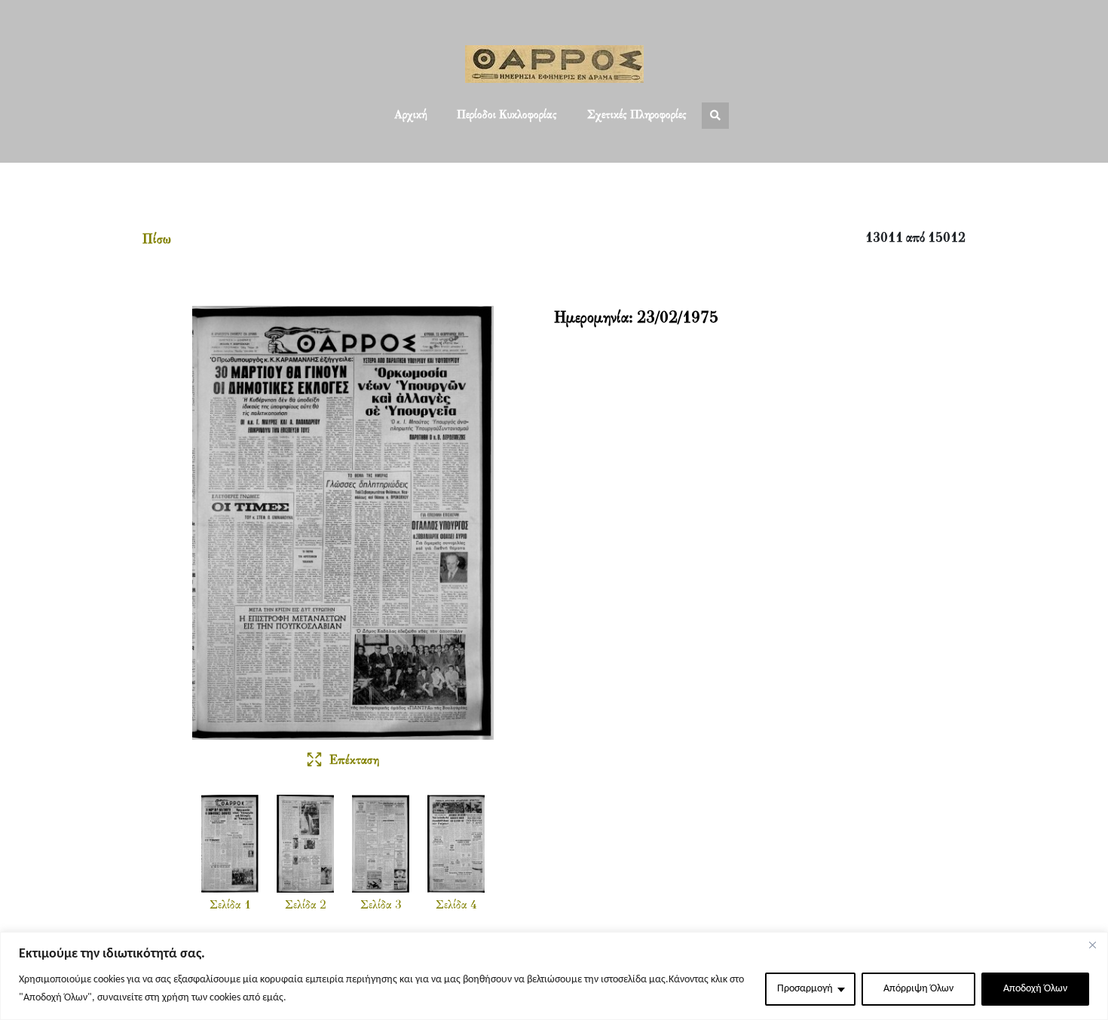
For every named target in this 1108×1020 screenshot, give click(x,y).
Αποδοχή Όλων (1035, 988)
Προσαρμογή (805, 988)
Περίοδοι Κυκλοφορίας (507, 115)
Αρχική (410, 115)
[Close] (1092, 945)
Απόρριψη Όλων (918, 988)
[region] (554, 976)
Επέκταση (354, 761)
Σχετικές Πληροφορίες (637, 115)
